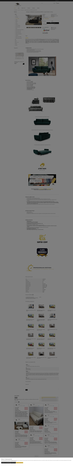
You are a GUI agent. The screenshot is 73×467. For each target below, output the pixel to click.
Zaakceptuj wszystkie (19, 462)
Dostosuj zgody (13, 462)
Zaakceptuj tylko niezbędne (6, 462)
